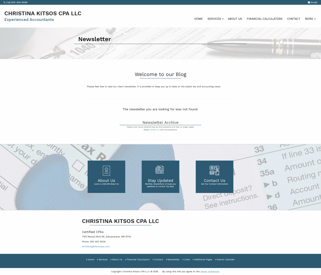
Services (214, 19)
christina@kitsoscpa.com (96, 246)
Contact (293, 19)
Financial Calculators (264, 19)
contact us (154, 130)
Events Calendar (226, 259)
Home (198, 19)
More (309, 19)
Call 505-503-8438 (16, 2)
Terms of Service (209, 271)
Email (314, 2)
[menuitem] (198, 18)
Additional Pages (203, 259)
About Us (235, 19)
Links (187, 259)
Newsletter (174, 259)
